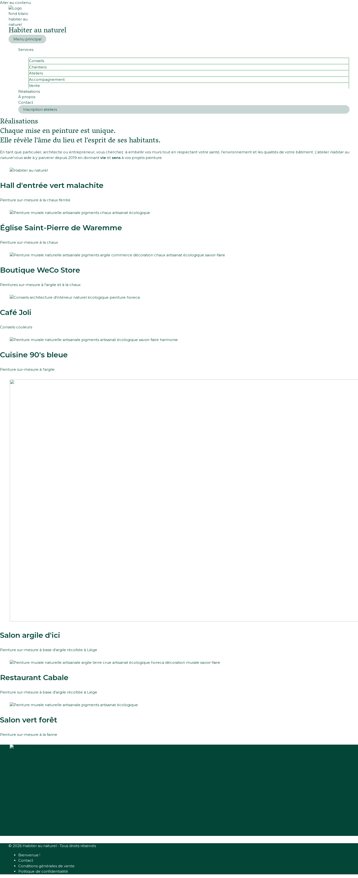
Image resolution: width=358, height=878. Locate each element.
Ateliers (36, 73)
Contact (25, 102)
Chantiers (38, 67)
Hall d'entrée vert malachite (52, 185)
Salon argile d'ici (30, 635)
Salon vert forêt (28, 719)
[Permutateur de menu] (183, 54)
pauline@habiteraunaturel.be (27, 767)
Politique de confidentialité (43, 871)
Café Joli (15, 312)
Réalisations (29, 91)
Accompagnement (47, 79)
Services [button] (25, 49)
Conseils (36, 60)
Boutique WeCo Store (40, 270)
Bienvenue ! (29, 855)
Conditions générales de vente (46, 866)
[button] (183, 109)
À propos (26, 96)
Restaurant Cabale (34, 677)
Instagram (9, 815)
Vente (34, 85)
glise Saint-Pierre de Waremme (61, 227)
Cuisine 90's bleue (34, 354)
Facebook (9, 809)
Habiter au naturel (37, 31)
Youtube (8, 820)
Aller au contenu (15, 2)
